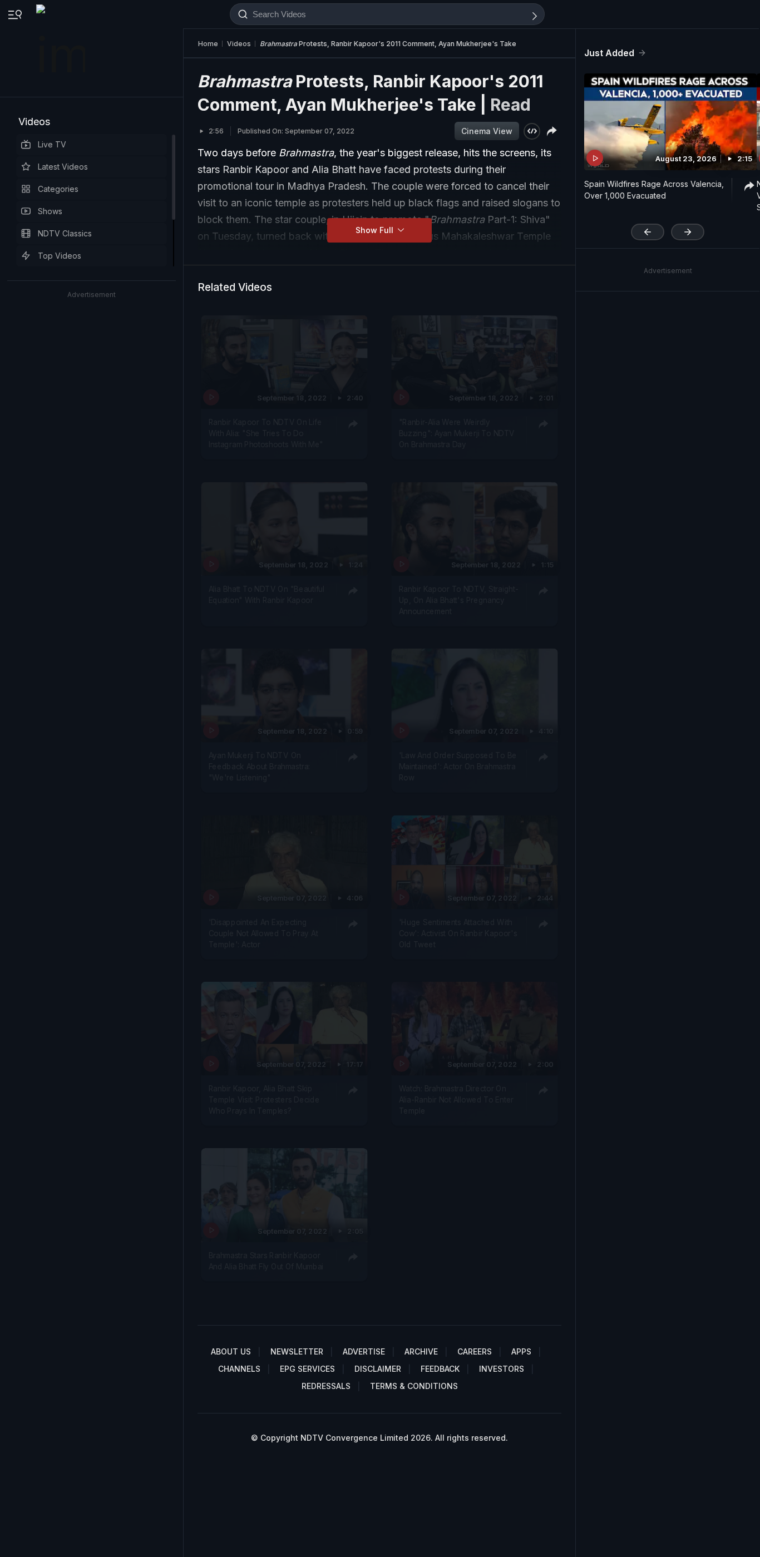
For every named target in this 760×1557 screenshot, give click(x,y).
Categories (58, 189)
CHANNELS (239, 1368)
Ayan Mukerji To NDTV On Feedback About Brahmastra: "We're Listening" (259, 766)
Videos (34, 121)
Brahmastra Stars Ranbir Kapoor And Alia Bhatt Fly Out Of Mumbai (266, 1260)
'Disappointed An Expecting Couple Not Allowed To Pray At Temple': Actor (263, 933)
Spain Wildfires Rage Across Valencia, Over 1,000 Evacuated (654, 189)
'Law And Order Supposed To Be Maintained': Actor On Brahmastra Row (458, 766)
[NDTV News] (61, 48)
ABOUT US (231, 1351)
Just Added (609, 52)
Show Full (376, 230)
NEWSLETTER (296, 1351)
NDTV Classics (65, 233)
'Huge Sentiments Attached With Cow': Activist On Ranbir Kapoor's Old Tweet (458, 933)
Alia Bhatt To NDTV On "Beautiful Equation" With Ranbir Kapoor (266, 594)
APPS (521, 1351)
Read (510, 105)
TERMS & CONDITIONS (414, 1386)
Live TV (52, 144)
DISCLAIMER (377, 1368)
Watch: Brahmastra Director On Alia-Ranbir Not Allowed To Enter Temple (456, 1099)
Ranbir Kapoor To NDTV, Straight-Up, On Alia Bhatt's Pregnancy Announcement (459, 600)
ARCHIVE (421, 1351)
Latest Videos (63, 166)
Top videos (59, 255)
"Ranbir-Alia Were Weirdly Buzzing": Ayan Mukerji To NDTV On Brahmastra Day (457, 433)
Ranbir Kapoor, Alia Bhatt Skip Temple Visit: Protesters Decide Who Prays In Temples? (264, 1099)
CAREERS (474, 1351)
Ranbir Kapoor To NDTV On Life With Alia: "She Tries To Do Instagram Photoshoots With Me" (266, 433)
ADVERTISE (364, 1351)
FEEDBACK (440, 1368)
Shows (50, 211)
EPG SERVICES (307, 1368)
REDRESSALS (326, 1386)
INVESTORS (501, 1368)
